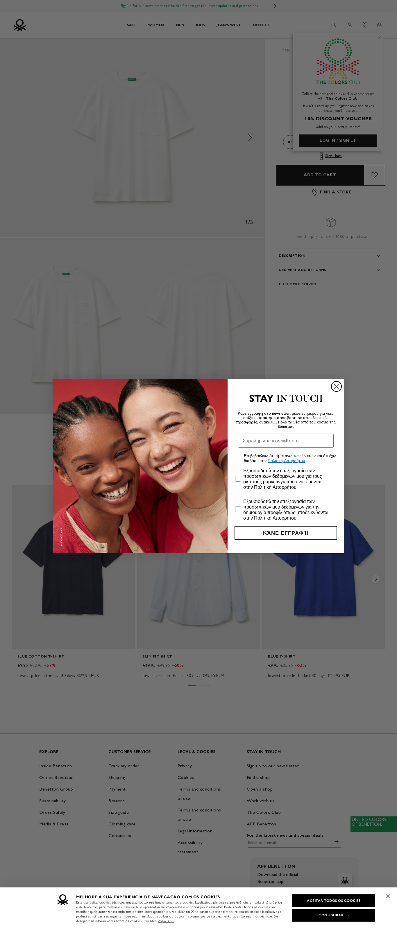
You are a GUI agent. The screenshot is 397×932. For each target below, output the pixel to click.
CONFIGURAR (331, 915)
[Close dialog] (336, 386)
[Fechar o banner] (388, 896)
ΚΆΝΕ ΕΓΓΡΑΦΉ (286, 533)
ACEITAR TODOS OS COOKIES (333, 901)
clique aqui (166, 921)
